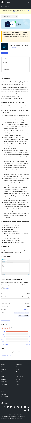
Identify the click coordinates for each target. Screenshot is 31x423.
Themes (18, 366)
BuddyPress (5, 396)
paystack (14, 47)
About (3, 364)
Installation (6, 66)
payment (27, 312)
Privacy (3, 372)
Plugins (18, 369)
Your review (4, 344)
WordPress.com (6, 389)
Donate (19, 381)
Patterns (18, 372)
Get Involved (19, 376)
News (2, 366)
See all (28, 344)
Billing (15, 312)
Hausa (6, 403)
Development (6, 69)
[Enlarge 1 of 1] (27, 260)
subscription (26, 315)
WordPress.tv (5, 384)
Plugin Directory (5, 6)
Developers (4, 381)
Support (5, 73)
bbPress (4, 394)
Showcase (19, 364)
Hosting (3, 369)
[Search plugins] (16, 16)
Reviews (5, 62)
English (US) (27, 309)
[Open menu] (28, 2)
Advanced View (5, 320)
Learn (2, 376)
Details (5, 58)
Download (4, 53)
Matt (3, 391)
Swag (18, 384)
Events (18, 379)
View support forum (6, 355)
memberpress (21, 312)
